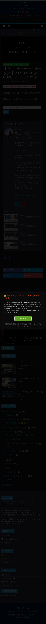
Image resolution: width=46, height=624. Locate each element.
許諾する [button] (23, 318)
